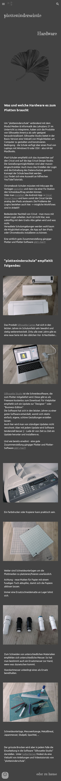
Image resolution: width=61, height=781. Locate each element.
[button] (3, 4)
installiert (20, 195)
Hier (6, 176)
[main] (30, 24)
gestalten (18, 189)
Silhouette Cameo (26, 325)
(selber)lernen (29, 754)
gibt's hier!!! (40, 242)
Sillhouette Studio (13, 393)
